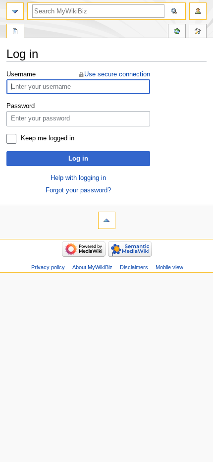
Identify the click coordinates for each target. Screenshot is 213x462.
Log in (78, 158)
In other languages (176, 32)
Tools (197, 32)
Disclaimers (134, 267)
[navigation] (15, 11)
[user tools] (198, 11)
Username (21, 74)
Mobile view (169, 267)
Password (20, 106)
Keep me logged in (47, 138)
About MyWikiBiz (92, 267)
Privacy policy (48, 267)
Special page (15, 32)
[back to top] (106, 220)
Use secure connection (117, 74)
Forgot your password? (78, 190)
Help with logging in (78, 177)
